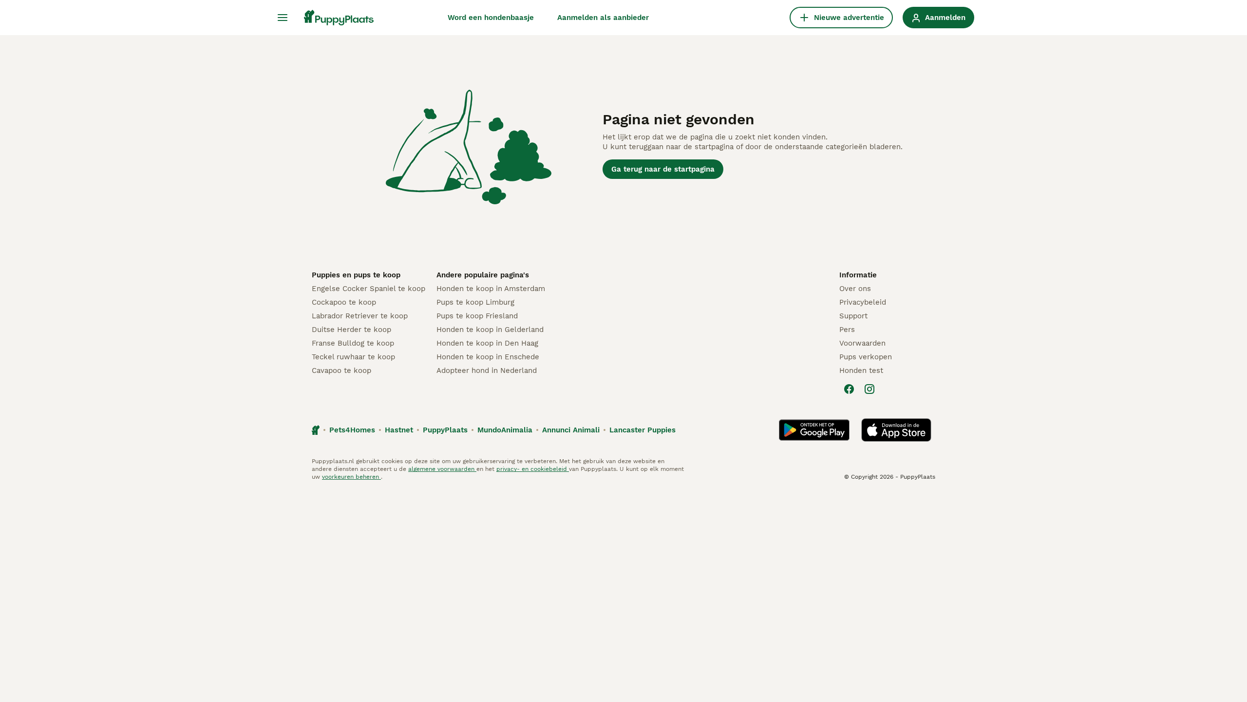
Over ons (855, 288)
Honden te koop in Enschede (487, 356)
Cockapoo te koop (344, 302)
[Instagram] (869, 389)
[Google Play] (814, 430)
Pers (847, 329)
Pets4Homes (352, 430)
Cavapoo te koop (341, 370)
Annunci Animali (571, 430)
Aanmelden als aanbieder (603, 17)
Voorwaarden (862, 343)
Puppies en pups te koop (356, 275)
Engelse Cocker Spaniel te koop (368, 288)
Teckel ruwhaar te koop (353, 356)
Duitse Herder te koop (351, 329)
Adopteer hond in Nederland (486, 370)
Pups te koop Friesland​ (477, 316)
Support (853, 316)
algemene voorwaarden (442, 469)
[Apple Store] (896, 430)
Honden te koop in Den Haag (487, 343)
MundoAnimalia (504, 430)
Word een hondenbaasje (491, 17)
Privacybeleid (862, 302)
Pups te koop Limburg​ (475, 302)
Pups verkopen (865, 356)
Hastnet (399, 430)
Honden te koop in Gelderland (490, 329)
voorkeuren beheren (351, 476)
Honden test (861, 370)
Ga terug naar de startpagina (663, 169)
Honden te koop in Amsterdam (490, 288)
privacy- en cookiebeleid (532, 469)
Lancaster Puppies (642, 430)
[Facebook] (849, 389)
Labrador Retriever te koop (360, 316)
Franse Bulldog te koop (353, 343)
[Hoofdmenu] (282, 17)
